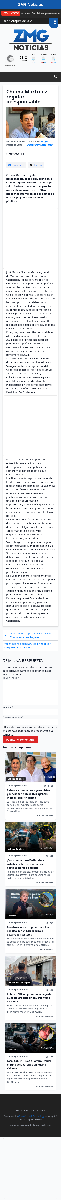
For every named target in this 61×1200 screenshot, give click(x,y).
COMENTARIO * (11, 677)
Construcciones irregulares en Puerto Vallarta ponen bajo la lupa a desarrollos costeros (30, 930)
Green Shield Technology (31, 1116)
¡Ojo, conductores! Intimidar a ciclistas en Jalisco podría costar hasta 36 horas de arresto (26, 864)
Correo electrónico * (13, 716)
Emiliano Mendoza (44, 815)
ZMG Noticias (30, 4)
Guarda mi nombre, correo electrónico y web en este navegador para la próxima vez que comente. (30, 730)
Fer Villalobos (46, 949)
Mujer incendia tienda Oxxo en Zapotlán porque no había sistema (27, 645)
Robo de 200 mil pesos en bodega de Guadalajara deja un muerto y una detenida (29, 997)
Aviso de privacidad (20, 1124)
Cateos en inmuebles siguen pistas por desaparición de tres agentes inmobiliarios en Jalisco (28, 793)
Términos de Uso (42, 1124)
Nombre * (8, 707)
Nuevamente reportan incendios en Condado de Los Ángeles (31, 635)
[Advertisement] (30, 238)
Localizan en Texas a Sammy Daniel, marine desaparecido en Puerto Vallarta (29, 1064)
